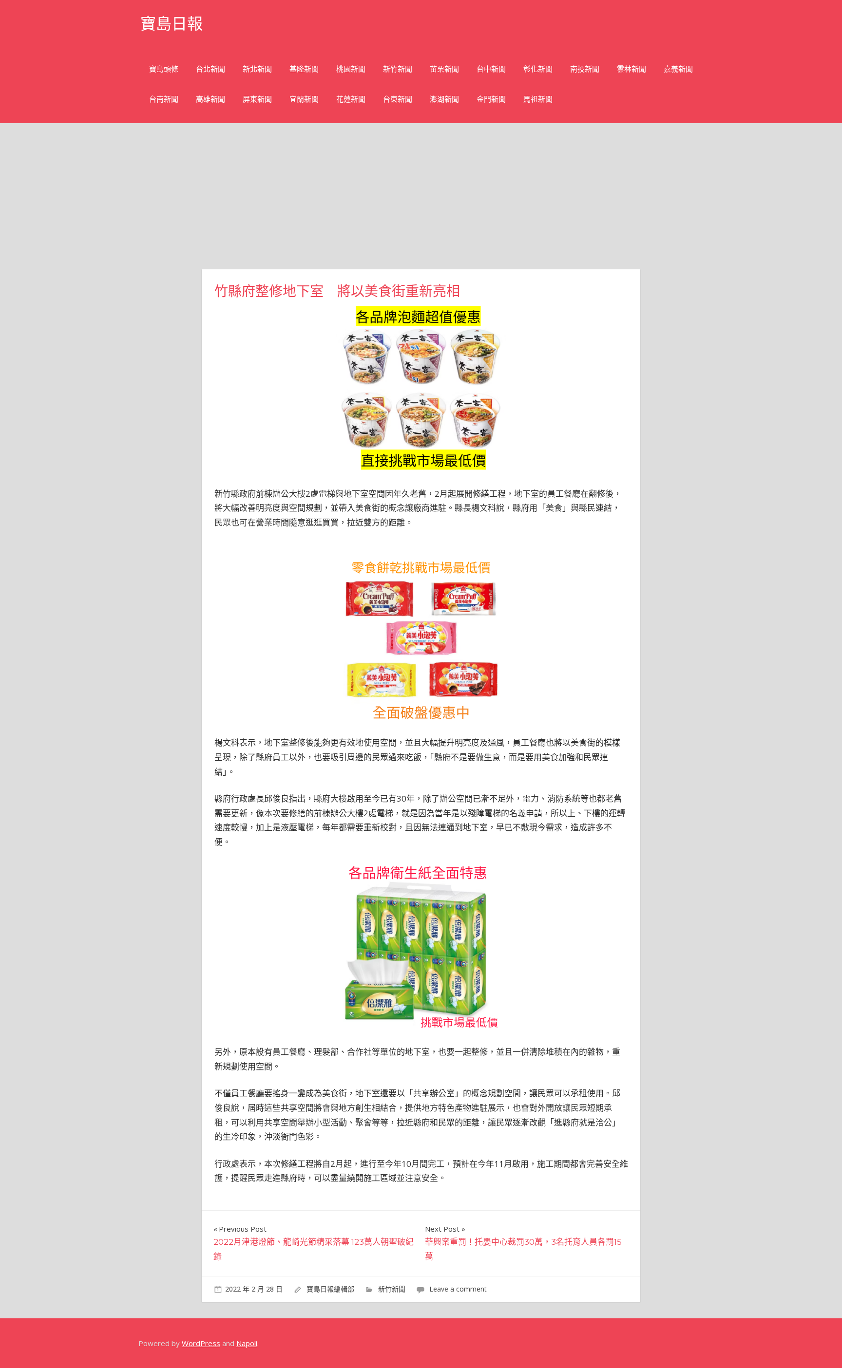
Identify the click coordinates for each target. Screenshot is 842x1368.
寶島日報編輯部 (330, 1288)
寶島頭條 (163, 69)
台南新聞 (163, 99)
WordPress (201, 1343)
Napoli (246, 1343)
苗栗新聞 (444, 69)
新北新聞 (257, 69)
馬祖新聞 (538, 99)
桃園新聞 (350, 69)
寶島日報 (171, 23)
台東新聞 (397, 99)
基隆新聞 (304, 69)
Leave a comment (458, 1288)
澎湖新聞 (444, 99)
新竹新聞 (397, 69)
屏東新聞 (257, 99)
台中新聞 (491, 69)
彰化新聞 (538, 69)
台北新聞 (210, 69)
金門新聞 (491, 99)
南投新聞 (584, 69)
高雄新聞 (210, 99)
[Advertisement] (421, 196)
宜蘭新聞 (304, 99)
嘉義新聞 (678, 69)
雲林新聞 (631, 69)
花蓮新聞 (350, 99)
